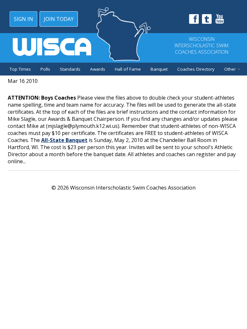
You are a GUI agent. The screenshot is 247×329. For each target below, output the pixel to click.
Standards (70, 69)
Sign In (23, 18)
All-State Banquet (64, 140)
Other (230, 69)
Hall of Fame (128, 69)
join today (59, 18)
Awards (97, 69)
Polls (45, 69)
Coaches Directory (196, 69)
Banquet (159, 69)
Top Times (20, 69)
